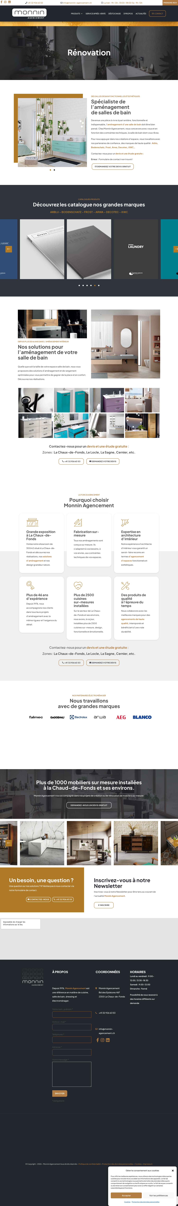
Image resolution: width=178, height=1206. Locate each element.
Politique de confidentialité (90, 1164)
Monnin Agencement (114, 896)
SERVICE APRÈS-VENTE (96, 13)
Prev (8, 249)
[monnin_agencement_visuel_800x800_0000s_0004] (142, 411)
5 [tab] (95, 285)
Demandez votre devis (104, 461)
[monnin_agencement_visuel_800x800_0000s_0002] (71, 437)
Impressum (147, 1164)
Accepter (126, 1195)
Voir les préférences (158, 1195)
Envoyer (60, 1093)
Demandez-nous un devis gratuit (89, 805)
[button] (172, 1170)
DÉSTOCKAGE (114, 13)
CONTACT (158, 13)
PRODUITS (75, 13)
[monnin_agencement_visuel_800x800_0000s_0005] (107, 411)
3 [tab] (87, 285)
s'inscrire (103, 905)
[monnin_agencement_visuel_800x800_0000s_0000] (142, 437)
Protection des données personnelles (145, 1202)
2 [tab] (54, 170)
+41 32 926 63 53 (35, 2)
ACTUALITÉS (141, 13)
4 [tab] (91, 285)
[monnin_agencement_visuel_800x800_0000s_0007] (35, 411)
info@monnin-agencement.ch (77, 2)
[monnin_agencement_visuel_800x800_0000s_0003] (35, 437)
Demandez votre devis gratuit (114, 166)
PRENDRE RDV (170, 3)
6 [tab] (98, 285)
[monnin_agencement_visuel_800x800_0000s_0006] (71, 411)
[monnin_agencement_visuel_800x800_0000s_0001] (107, 437)
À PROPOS (128, 13)
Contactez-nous (39, 899)
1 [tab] (50, 170)
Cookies (127, 1202)
